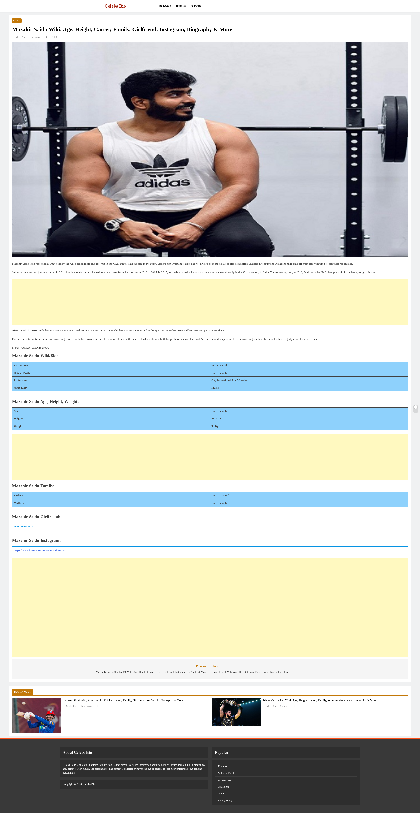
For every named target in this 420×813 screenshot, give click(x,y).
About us (222, 766)
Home (221, 793)
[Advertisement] (110, 302)
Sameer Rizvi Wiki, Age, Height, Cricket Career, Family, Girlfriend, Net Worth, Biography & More (123, 700)
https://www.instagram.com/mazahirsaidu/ (39, 550)
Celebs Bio (115, 6)
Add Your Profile (226, 773)
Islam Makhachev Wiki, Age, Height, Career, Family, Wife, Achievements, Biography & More (319, 700)
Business (181, 5)
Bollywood (165, 5)
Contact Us (223, 786)
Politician (195, 5)
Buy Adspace (224, 780)
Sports (17, 21)
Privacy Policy (225, 800)
